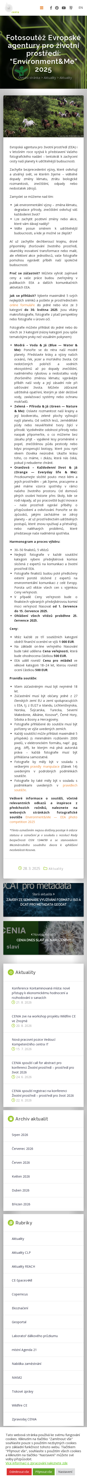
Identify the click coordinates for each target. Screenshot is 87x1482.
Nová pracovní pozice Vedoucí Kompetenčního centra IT (33, 1041)
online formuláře (22, 305)
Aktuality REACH (23, 1266)
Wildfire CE (19, 1405)
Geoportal (19, 1322)
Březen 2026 (21, 1204)
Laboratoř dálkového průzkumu (35, 1336)
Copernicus (20, 1294)
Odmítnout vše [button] (19, 1472)
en (81, 7)
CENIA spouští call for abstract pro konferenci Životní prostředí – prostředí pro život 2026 (43, 1067)
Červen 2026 (21, 1162)
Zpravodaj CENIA (24, 1419)
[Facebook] (51, 8)
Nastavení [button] (65, 1472)
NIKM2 (17, 1377)
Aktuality (56, 868)
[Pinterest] (57, 8)
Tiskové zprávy (22, 1391)
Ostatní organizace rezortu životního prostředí (70, 8)
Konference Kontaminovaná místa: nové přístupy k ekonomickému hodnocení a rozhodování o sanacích (41, 993)
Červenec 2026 (22, 1148)
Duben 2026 (20, 1190)
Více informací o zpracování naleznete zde (37, 1463)
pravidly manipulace (44, 766)
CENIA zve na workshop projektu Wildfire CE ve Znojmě (44, 1018)
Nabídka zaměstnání (26, 1363)
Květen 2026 (21, 1176)
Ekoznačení (20, 1308)
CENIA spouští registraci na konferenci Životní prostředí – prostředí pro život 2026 (43, 1093)
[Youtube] (64, 8)
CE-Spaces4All (22, 1280)
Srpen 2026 (20, 1135)
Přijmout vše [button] (43, 1472)
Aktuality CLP (21, 1252)
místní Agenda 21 (24, 1350)
